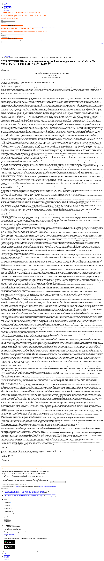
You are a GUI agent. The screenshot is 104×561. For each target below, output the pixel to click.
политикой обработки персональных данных (46, 27)
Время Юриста (7, 511)
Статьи (5, 4)
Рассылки (6, 10)
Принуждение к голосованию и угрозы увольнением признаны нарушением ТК (25, 491)
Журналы (6, 8)
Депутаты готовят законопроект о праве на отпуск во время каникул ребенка (24, 492)
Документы (7, 56)
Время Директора (8, 517)
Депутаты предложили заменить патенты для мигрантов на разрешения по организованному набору (30, 494)
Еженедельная (7, 505)
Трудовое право (5, 67)
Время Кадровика (8, 514)
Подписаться (7, 521)
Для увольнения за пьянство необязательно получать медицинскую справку (23, 495)
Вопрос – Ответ (8, 7)
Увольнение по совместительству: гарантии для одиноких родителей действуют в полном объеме (29, 496)
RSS (5, 553)
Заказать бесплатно (12, 25)
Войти (101, 43)
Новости (6, 3)
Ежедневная (7, 502)
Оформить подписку (9, 534)
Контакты (6, 559)
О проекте (6, 556)
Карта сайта (7, 555)
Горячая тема (7, 508)
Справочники (7, 6)
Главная (6, 2)
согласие (15, 27)
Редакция (6, 557)
